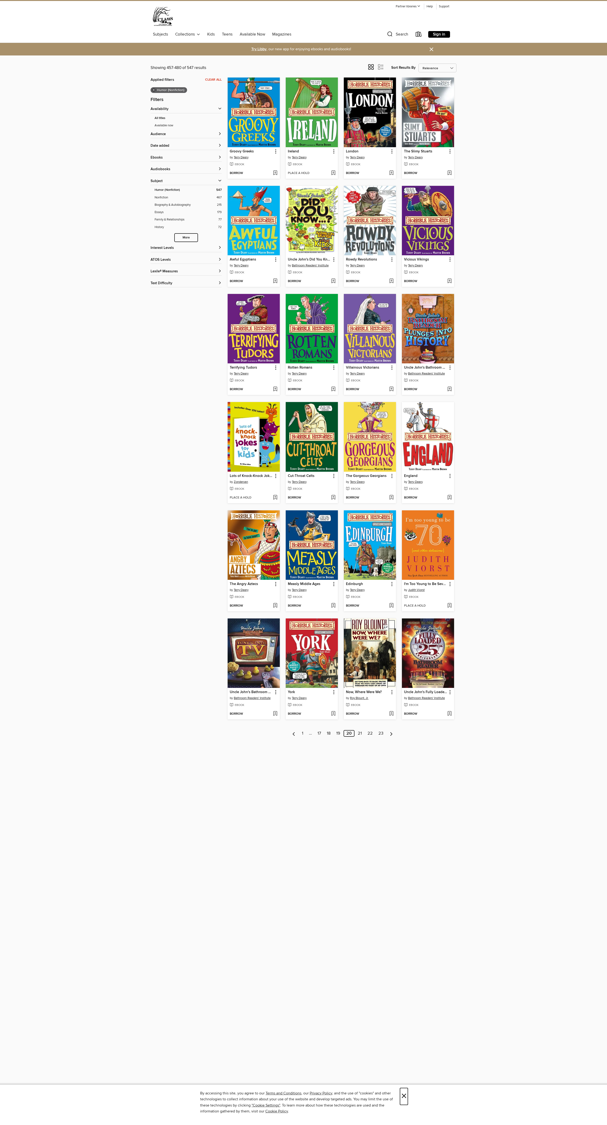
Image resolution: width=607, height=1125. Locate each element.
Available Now (252, 34)
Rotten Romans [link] (300, 368)
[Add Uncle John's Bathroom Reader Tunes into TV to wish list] (275, 714)
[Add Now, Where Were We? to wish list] (391, 714)
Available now (164, 125)
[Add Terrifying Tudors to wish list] (275, 389)
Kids (211, 34)
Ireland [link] (293, 151)
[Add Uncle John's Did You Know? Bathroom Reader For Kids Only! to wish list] (333, 281)
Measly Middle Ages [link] (304, 584)
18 (329, 733)
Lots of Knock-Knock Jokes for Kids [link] (251, 476)
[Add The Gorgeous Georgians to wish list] (391, 498)
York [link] (291, 692)
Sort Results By (403, 67)
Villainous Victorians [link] (362, 368)
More (186, 238)
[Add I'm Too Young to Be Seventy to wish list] (449, 606)
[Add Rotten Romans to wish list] (333, 389)
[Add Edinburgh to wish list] (391, 606)
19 (338, 733)
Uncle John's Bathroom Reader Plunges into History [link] (425, 368)
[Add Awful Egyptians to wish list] (275, 281)
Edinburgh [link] (354, 584)
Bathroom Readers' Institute (310, 265)
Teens (227, 34)
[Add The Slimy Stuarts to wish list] (449, 173)
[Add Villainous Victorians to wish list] (391, 389)
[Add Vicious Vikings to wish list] (449, 281)
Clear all (213, 80)
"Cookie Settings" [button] (266, 1105)
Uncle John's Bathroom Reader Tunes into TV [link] (251, 692)
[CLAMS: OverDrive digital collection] (162, 16)
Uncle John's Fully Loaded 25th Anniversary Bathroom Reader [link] (425, 692)
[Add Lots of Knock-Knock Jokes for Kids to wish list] (275, 498)
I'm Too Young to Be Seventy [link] (425, 584)
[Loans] (419, 35)
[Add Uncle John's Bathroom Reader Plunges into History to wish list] (449, 389)
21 (360, 733)
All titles (160, 118)
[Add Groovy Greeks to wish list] (275, 173)
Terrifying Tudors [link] (243, 368)
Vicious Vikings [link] (416, 259)
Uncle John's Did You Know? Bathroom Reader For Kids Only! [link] (309, 259)
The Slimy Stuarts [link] (418, 151)
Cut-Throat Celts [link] (301, 476)
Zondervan (241, 482)
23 (380, 733)
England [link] (411, 476)
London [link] (352, 151)
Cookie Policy (276, 1111)
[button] (408, 6)
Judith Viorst (416, 590)
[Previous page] (294, 733)
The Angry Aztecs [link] (244, 584)
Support (444, 6)
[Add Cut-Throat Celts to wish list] (333, 498)
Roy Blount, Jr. (359, 698)
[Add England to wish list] (449, 498)
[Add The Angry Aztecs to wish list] (275, 606)
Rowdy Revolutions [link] (361, 259)
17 (319, 733)
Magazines (281, 34)
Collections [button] (186, 34)
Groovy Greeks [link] (242, 151)
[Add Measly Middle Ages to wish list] (333, 606)
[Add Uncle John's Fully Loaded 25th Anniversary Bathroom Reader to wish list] (449, 714)
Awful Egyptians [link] (243, 259)
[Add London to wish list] (391, 173)
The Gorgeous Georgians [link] (366, 476)
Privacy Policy (321, 1093)
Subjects (160, 34)
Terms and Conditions (283, 1093)
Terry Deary (241, 157)
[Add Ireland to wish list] (333, 173)
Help (430, 6)
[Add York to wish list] (333, 714)
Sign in (439, 34)
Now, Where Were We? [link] (364, 692)
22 (370, 733)
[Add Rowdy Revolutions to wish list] (391, 281)
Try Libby (259, 49)
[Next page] (391, 733)
